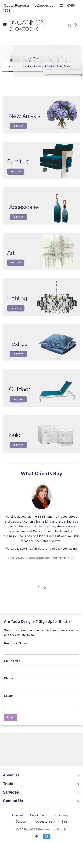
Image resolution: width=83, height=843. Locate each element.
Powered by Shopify (52, 829)
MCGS (33, 829)
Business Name (16, 643)
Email (8, 695)
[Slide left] (38, 588)
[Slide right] (45, 588)
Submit (10, 717)
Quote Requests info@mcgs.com (30, 5)
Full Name (12, 660)
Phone (8, 678)
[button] (5, 25)
